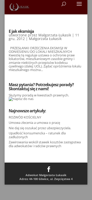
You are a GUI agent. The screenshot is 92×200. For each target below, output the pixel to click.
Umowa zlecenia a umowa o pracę (34, 122)
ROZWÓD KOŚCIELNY (25, 117)
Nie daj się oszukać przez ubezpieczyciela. (40, 128)
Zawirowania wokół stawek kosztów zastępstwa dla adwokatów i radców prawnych (45, 144)
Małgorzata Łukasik (54, 35)
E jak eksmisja (21, 31)
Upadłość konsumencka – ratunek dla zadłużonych (37, 135)
